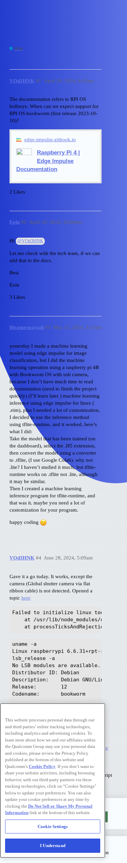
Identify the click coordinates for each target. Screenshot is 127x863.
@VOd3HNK (30, 240)
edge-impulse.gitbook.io (50, 139)
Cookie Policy (42, 766)
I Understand (52, 845)
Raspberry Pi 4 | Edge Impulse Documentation (48, 160)
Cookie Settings (53, 826)
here (25, 598)
